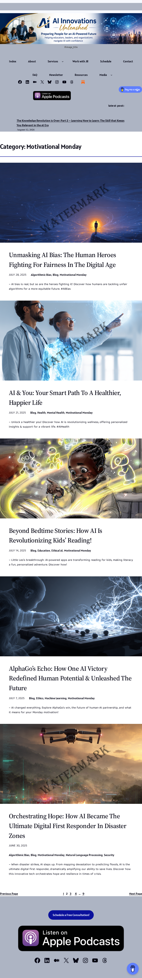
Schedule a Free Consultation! (71, 915)
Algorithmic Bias (41, 275)
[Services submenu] (63, 61)
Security (109, 855)
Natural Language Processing (84, 855)
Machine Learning (56, 698)
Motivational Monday (73, 275)
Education (44, 550)
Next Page (135, 893)
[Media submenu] (111, 75)
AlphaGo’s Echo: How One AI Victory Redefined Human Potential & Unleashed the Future (70, 678)
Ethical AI (57, 550)
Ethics (39, 698)
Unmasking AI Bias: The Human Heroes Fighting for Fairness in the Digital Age (62, 259)
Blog (55, 275)
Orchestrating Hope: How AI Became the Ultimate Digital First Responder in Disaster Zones (67, 826)
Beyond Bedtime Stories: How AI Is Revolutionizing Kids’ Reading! (55, 535)
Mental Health (56, 412)
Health (41, 412)
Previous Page (9, 893)
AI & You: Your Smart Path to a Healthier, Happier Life (65, 397)
